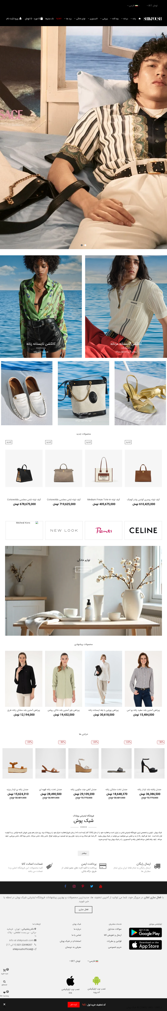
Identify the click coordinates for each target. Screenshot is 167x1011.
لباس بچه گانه (25, 836)
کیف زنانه (153, 839)
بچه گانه (115, 18)
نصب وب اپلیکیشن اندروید (97, 990)
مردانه (125, 18)
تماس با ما (76, 935)
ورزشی (105, 18)
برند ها (69, 18)
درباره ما (77, 929)
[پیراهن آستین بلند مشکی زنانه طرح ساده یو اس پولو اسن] (23, 679)
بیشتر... (83, 853)
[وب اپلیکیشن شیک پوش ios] (70, 981)
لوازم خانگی (80, 18)
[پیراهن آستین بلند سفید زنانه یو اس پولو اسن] (143, 679)
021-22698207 (25, 945)
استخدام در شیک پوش (70, 941)
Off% (59, 18)
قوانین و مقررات (114, 941)
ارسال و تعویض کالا (112, 935)
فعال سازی (83, 910)
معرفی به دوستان (73, 947)
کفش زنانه (136, 839)
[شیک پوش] (153, 19)
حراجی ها (83, 734)
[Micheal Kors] (24, 530)
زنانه (134, 18)
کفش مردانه (144, 839)
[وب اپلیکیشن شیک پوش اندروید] (96, 980)
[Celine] (143, 530)
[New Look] (64, 530)
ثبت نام (74, 1004)
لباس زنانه (44, 836)
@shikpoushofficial (23, 949)
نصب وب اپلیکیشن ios (70, 991)
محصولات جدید (83, 434)
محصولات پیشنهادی (83, 644)
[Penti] (103, 530)
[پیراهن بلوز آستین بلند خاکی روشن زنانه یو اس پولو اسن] (63, 679)
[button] (85, 245)
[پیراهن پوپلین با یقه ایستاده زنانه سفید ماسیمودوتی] (103, 679)
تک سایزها (49, 18)
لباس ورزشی (14, 836)
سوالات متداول (114, 929)
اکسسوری (94, 18)
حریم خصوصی (114, 947)
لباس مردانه (35, 836)
